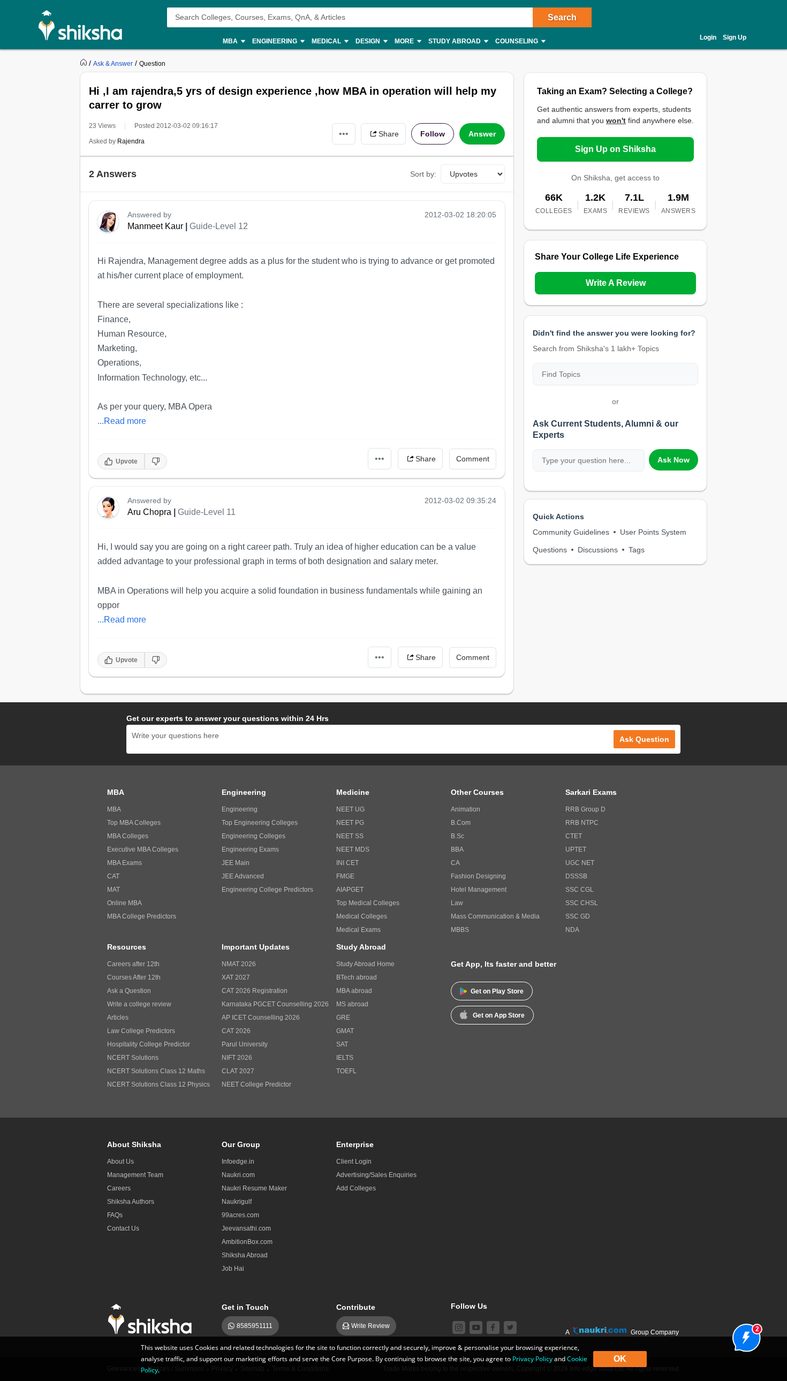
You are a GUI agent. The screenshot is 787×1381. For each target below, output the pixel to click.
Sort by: (423, 174)
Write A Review (616, 282)
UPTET (575, 849)
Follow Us (469, 1306)
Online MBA (124, 903)
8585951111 (255, 1326)
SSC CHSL (581, 903)
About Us (120, 1161)
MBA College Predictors (141, 916)
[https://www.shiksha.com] (84, 63)
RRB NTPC (582, 822)
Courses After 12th (134, 977)
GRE (343, 1017)
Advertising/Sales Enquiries (376, 1175)
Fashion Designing (478, 876)
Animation (465, 809)
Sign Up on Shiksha (615, 149)
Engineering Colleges (253, 836)
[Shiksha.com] (84, 24)
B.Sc (457, 836)
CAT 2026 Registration (254, 991)
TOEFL (346, 1071)
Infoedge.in (238, 1161)
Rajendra (131, 141)
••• (344, 133)
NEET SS (350, 836)
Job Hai (233, 1268)
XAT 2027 (236, 977)
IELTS (344, 1057)
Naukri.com (238, 1175)
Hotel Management (478, 889)
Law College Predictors (141, 1031)
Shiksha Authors (130, 1201)
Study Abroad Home (365, 964)
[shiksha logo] (153, 1319)
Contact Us (123, 1228)
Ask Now (673, 460)
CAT (113, 876)
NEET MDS (352, 849)
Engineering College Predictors (267, 889)
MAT (113, 889)
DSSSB (576, 876)
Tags (637, 549)
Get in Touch (245, 1307)
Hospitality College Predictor (148, 1044)
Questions (550, 549)
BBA (457, 849)
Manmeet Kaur (155, 226)
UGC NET (579, 863)
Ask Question (644, 739)
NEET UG (350, 809)
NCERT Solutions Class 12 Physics (158, 1084)
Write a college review (139, 1004)
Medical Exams (358, 930)
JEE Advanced (243, 876)
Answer (482, 134)
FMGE (345, 876)
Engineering (240, 809)
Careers (119, 1188)
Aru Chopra (149, 512)
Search (562, 17)
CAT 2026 (236, 1031)
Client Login (354, 1161)
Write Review (370, 1326)
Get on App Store (499, 1015)
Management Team (135, 1175)
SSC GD (577, 916)
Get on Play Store (497, 991)
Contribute (355, 1307)
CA (455, 863)
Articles (117, 1017)
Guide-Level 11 (207, 512)
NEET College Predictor (256, 1084)
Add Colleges (356, 1188)
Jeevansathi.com (246, 1228)
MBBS (460, 930)
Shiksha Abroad (245, 1255)
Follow (432, 134)
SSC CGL (579, 889)
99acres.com (240, 1215)
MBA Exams (124, 863)
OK (620, 1358)
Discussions (598, 549)
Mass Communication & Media (495, 916)
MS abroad (352, 1004)
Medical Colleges (361, 916)
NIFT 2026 (237, 1057)
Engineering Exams (250, 849)
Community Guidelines (571, 532)
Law (457, 903)
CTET (573, 836)
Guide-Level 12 (219, 226)
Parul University (245, 1044)
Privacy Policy (532, 1358)
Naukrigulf (237, 1201)
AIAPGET (350, 889)
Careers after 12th (133, 964)
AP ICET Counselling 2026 (261, 1017)
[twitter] (510, 1327)
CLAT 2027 (238, 1071)
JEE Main (235, 863)
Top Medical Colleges (367, 903)
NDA (572, 930)
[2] (743, 1335)
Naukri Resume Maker (254, 1188)
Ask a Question (129, 991)
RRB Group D (585, 809)
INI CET (347, 863)
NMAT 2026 (239, 964)
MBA (114, 809)
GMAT (345, 1031)
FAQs (115, 1215)
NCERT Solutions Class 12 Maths (156, 1071)
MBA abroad (354, 991)
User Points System (653, 532)
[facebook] (493, 1327)
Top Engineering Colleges (260, 822)
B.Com (461, 822)
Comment (472, 458)
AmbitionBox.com (247, 1242)
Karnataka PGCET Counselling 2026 (275, 1004)
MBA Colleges (127, 836)
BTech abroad (356, 977)
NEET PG (350, 822)
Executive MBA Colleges (142, 849)
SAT (342, 1044)
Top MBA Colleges (134, 822)
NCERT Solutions (132, 1057)
